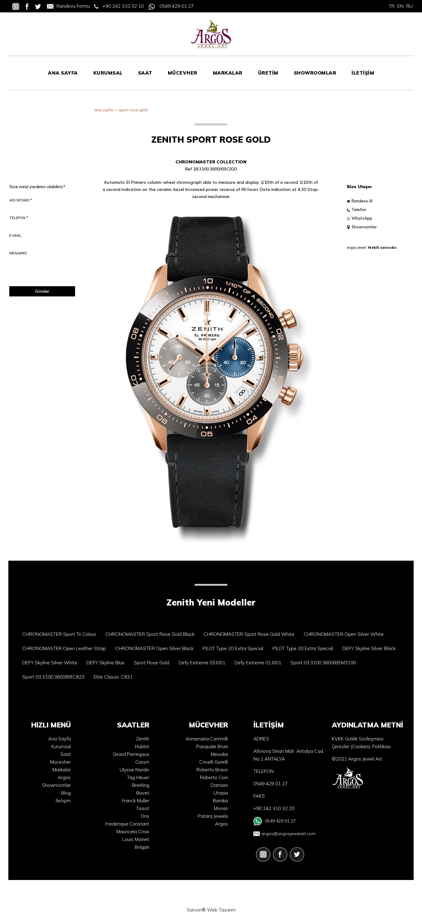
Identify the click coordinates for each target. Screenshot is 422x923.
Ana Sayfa (59, 739)
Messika (219, 754)
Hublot (142, 746)
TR (392, 6)
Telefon (359, 209)
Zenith (142, 739)
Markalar (62, 770)
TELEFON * (18, 218)
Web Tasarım (221, 910)
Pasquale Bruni (212, 746)
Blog (66, 793)
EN (400, 6)
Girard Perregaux (131, 754)
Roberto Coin (214, 777)
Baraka (220, 801)
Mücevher (60, 762)
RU (409, 6)
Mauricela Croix (132, 832)
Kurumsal (61, 746)
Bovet (142, 793)
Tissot (142, 808)
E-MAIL (15, 235)
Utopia (220, 793)
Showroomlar (364, 226)
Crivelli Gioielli (213, 762)
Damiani (219, 785)
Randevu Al (362, 200)
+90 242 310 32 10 (123, 6)
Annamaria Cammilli (207, 739)
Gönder (42, 291)
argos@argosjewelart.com (288, 833)
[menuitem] (63, 73)
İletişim (63, 801)
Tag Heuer (138, 777)
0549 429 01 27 (176, 6)
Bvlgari (142, 847)
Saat (65, 754)
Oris (145, 816)
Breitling (140, 785)
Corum (142, 762)
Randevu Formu (73, 6)
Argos (64, 777)
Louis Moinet (135, 839)
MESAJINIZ (18, 253)
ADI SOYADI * (20, 200)
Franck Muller (135, 801)
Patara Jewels (213, 816)
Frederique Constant (127, 824)
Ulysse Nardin (134, 770)
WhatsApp (362, 218)
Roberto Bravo (212, 770)
